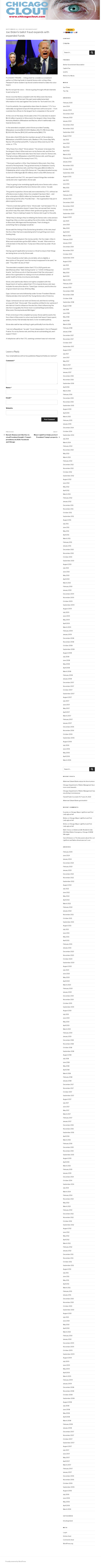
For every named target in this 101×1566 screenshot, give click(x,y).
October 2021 (67, 169)
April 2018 (66, 320)
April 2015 (66, 413)
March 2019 (67, 280)
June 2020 (66, 224)
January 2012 (67, 501)
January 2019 (67, 287)
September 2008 (68, 649)
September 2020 (68, 213)
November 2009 (68, 597)
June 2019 (66, 269)
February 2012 (67, 498)
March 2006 (67, 760)
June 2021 (66, 184)
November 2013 (68, 450)
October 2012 (67, 472)
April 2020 (66, 232)
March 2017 (67, 365)
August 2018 (67, 306)
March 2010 (67, 583)
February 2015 (67, 420)
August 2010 (67, 564)
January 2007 (67, 723)
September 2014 (68, 435)
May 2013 (66, 453)
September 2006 (68, 738)
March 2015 (67, 416)
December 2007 (68, 682)
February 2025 (67, 103)
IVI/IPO (65, 72)
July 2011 (66, 524)
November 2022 (68, 128)
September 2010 (68, 561)
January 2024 (67, 110)
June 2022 (66, 143)
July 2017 (66, 354)
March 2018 (67, 324)
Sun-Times (66, 87)
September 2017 (68, 346)
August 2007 (67, 697)
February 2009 (68, 631)
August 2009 (67, 609)
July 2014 (66, 439)
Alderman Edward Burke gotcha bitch (75, 800)
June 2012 (66, 483)
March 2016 (67, 391)
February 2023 (67, 117)
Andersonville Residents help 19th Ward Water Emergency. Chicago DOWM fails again (78, 832)
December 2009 (68, 594)
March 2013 (67, 457)
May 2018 (66, 317)
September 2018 (68, 302)
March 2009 (67, 627)
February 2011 (67, 542)
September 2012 (68, 476)
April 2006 (66, 756)
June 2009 (66, 616)
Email (9, 398)
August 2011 (67, 520)
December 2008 (68, 638)
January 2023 (67, 121)
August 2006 (67, 741)
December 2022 (68, 125)
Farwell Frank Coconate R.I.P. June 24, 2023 (77, 797)
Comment (10, 361)
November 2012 (68, 468)
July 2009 (66, 612)
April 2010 (66, 579)
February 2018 (67, 328)
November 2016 (68, 379)
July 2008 (66, 657)
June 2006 (66, 749)
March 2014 (67, 442)
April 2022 (66, 151)
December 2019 (68, 247)
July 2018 (66, 309)
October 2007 (67, 690)
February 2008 (68, 675)
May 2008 (66, 664)
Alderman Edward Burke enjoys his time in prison (79, 781)
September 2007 (68, 693)
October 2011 (67, 512)
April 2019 (66, 276)
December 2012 (68, 464)
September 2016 (68, 383)
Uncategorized (68, 1521)
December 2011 (68, 505)
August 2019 (67, 261)
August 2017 (67, 350)
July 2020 (66, 221)
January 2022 (67, 162)
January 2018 (67, 331)
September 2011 (68, 516)
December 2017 (68, 335)
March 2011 (66, 538)
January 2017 (67, 372)
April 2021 (66, 191)
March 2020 (67, 235)
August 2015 (67, 409)
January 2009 (67, 634)
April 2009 (66, 623)
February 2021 (67, 195)
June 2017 (66, 357)
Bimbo (65, 818)
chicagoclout (31, 29)
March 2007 (67, 716)
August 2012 (67, 479)
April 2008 (66, 668)
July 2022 (66, 139)
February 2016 (67, 394)
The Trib (65, 91)
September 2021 (68, 173)
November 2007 (68, 686)
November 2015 (68, 402)
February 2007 (68, 719)
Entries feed (67, 1536)
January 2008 (67, 679)
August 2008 (67, 653)
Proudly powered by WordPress (15, 1561)
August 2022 (67, 136)
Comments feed (68, 1540)
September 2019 (68, 258)
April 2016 (66, 387)
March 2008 (67, 671)
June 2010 (66, 572)
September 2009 (68, 605)
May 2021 (66, 187)
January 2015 (67, 424)
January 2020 (67, 243)
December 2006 (68, 727)
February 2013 (67, 461)
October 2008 (67, 645)
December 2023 (68, 114)
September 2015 (68, 405)
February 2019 (67, 283)
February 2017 (67, 368)
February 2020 (68, 239)
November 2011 (68, 509)
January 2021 (67, 199)
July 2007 (66, 701)
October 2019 (67, 254)
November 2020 (68, 206)
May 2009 (66, 620)
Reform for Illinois (68, 76)
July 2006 (66, 745)
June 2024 (66, 106)
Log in (65, 1532)
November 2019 (68, 250)
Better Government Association (73, 64)
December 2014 (68, 427)
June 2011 (66, 527)
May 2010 (66, 575)
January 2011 (67, 546)
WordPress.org (68, 1543)
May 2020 (66, 228)
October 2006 (67, 734)
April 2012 (66, 490)
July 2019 (66, 265)
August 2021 (67, 176)
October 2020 (67, 210)
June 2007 (66, 705)
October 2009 (67, 601)
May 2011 (66, 531)
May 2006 (66, 753)
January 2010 (67, 590)
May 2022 (66, 147)
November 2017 (68, 339)
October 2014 (67, 431)
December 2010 (68, 549)
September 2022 (68, 132)
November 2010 (68, 553)
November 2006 (68, 730)
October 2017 (67, 343)
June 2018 (66, 313)
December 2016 (68, 376)
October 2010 (67, 557)
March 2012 (67, 494)
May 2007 (66, 708)
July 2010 (66, 568)
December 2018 (68, 291)
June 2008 (66, 660)
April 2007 (66, 712)
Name (9, 388)
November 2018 (68, 295)
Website (9, 408)
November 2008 (68, 642)
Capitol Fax (66, 68)
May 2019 (66, 272)
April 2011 (66, 535)
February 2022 (67, 158)
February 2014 (67, 446)
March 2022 (67, 154)
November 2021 (68, 165)
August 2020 (67, 217)
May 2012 (66, 487)
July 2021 (66, 180)
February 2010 (67, 586)
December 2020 (68, 202)
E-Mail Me (66, 43)
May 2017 (66, 361)
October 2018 (67, 298)
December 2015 (68, 398)
